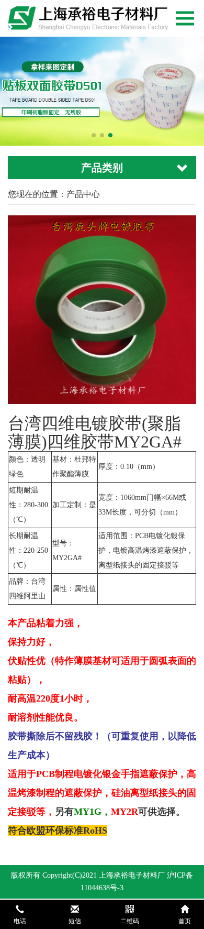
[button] (94, 135)
